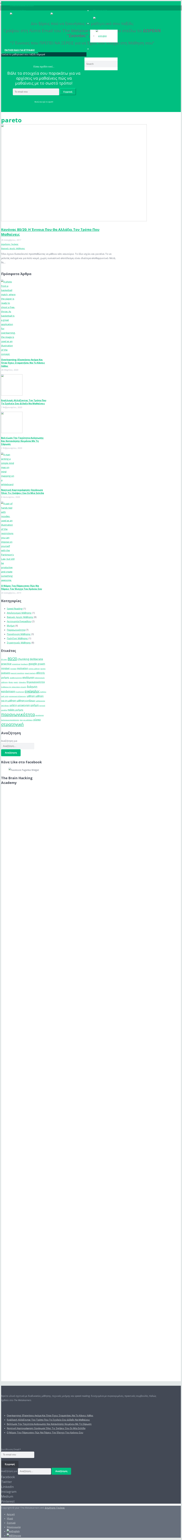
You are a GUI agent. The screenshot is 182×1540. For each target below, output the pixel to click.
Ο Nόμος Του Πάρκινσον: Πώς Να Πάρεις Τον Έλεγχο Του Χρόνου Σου (21, 587)
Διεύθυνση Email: (11, 1449)
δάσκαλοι (22, 682)
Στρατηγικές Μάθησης (19, 642)
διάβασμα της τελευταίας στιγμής (13, 687)
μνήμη (34, 705)
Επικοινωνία (13, 1527)
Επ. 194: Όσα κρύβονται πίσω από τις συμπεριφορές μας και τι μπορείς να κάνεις (21, 1239)
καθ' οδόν (4, 696)
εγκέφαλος (32, 691)
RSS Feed (11, 836)
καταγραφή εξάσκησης (17, 696)
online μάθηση (34, 669)
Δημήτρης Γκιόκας (9, 244)
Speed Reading (15, 608)
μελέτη (13, 705)
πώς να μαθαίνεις (26, 720)
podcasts (5, 672)
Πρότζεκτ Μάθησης (17, 638)
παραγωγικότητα (18, 714)
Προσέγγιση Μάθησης (19, 634)
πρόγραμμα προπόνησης (10, 720)
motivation (22, 668)
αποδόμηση (28, 677)
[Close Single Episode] (23, 860)
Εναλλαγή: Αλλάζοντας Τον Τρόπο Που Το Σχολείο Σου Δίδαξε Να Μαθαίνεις (23, 402)
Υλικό (10, 1518)
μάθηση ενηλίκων (26, 700)
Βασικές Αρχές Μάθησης (13, 248)
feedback (24, 664)
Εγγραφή (67, 91)
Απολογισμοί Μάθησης (19, 612)
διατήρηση (20, 692)
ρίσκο (37, 719)
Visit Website (14, 831)
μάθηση (31, 696)
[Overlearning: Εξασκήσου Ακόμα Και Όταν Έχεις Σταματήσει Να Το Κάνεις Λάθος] (8, 354)
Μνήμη (11, 625)
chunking (23, 659)
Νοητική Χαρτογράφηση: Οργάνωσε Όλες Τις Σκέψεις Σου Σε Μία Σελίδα (22, 491)
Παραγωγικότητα (16, 629)
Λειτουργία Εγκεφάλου (19, 621)
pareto (43, 669)
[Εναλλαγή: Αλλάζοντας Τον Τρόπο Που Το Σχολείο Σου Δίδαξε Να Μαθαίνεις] (11, 394)
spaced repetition (17, 673)
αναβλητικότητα (16, 678)
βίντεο (11, 682)
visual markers (30, 673)
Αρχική (11, 1514)
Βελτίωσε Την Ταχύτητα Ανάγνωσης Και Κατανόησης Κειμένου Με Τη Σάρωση (22, 441)
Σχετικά (11, 1522)
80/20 (12, 658)
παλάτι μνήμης (15, 709)
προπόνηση (39, 715)
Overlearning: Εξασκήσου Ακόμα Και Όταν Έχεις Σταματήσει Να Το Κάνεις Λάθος (23, 363)
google (32, 663)
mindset (13, 669)
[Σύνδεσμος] (47, 19)
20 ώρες (4, 659)
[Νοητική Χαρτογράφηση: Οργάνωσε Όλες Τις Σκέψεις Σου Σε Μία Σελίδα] (8, 484)
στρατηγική (12, 724)
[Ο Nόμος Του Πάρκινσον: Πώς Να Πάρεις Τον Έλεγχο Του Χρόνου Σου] (8, 580)
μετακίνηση (23, 705)
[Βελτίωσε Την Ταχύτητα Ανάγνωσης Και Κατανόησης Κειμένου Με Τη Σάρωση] (11, 432)
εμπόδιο (43, 692)
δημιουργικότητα (36, 682)
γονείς (16, 682)
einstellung (16, 664)
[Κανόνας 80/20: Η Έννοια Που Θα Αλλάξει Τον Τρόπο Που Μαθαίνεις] (74, 220)
